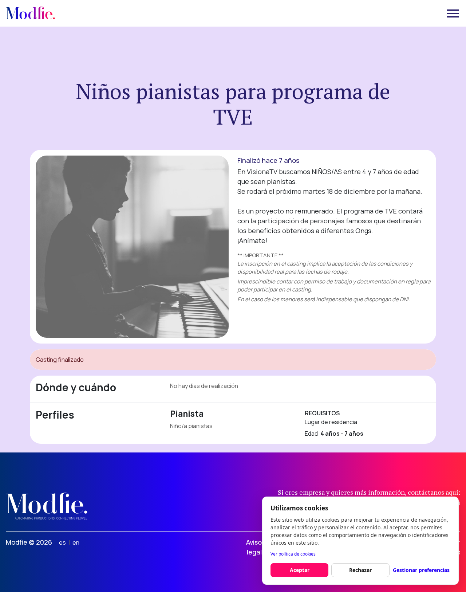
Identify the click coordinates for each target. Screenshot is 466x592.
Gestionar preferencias (421, 569)
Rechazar (360, 569)
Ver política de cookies (293, 554)
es (62, 542)
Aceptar (299, 569)
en (75, 542)
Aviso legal (254, 547)
